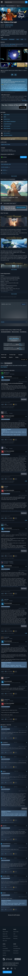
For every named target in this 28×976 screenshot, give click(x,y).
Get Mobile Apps (7, 972)
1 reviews (10, 638)
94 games (6, 448)
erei (5, 447)
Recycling (15, 938)
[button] (3, 5)
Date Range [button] (3, 357)
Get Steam (15, 946)
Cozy (18, 39)
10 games (5, 638)
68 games (6, 413)
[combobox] (14, 2)
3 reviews (11, 600)
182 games (6, 563)
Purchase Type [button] (12, 354)
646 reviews (6, 525)
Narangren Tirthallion (8, 561)
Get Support (15, 950)
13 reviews (11, 563)
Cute (22, 39)
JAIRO (5, 524)
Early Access (4, 39)
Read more (24, 100)
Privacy (4, 946)
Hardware (15, 936)
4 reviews (5, 487)
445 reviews (12, 374)
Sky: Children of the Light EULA (8, 139)
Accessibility (5, 948)
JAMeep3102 (7, 699)
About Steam (5, 931)
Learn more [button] (23, 157)
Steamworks (5, 936)
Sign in (2, 70)
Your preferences (23, 331)
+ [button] (25, 39)
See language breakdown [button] (6, 331)
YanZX (5, 412)
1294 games (6, 374)
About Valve (15, 931)
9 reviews (11, 448)
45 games (6, 600)
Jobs (14, 933)
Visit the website (4, 167)
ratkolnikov (6, 599)
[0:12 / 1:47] (14, 54)
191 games (6, 700)
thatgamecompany (9, 24)
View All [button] (25, 179)
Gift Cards (5, 940)
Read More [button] (23, 399)
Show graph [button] (23, 359)
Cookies (4, 952)
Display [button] (16, 357)
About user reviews (15, 331)
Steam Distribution (6, 938)
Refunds (4, 955)
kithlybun (6, 486)
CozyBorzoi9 (6, 677)
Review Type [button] (3, 354)
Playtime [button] (10, 357)
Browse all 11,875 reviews (14, 915)
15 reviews (11, 700)
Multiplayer (11, 39)
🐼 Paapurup (6, 372)
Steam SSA (5, 933)
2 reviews (11, 413)
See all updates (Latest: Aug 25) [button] (10, 203)
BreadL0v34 (6, 637)
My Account (15, 952)
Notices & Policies (6, 950)
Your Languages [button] (8, 363)
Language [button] (20, 354)
